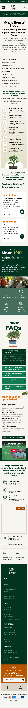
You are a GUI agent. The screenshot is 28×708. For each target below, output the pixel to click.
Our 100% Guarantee (9, 589)
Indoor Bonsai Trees (8, 74)
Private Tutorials (8, 655)
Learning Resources (9, 587)
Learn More (24, 2)
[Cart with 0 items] (25, 7)
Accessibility (7, 582)
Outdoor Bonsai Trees (8, 77)
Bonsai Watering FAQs (10, 632)
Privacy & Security (9, 596)
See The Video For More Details (13, 437)
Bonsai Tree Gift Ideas (8, 63)
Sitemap (6, 639)
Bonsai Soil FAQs (8, 637)
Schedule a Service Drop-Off (12, 652)
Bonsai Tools (7, 609)
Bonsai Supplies (8, 612)
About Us (6, 591)
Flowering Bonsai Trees (9, 86)
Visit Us (21, 508)
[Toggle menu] (3, 7)
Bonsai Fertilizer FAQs (10, 634)
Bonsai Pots (7, 614)
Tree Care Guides (8, 627)
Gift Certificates (8, 642)
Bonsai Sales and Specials (11, 619)
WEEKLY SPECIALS (7, 65)
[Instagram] (20, 687)
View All (6, 660)
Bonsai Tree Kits (6, 71)
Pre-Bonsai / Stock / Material (10, 83)
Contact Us (7, 594)
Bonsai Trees (7, 607)
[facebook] (7, 687)
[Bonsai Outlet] (12, 571)
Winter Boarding (8, 650)
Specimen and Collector (9, 80)
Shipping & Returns (9, 599)
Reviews (6, 584)
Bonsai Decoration (9, 616)
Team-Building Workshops (11, 657)
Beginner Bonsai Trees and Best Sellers (13, 68)
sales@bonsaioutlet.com (15, 544)
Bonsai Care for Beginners (11, 630)
